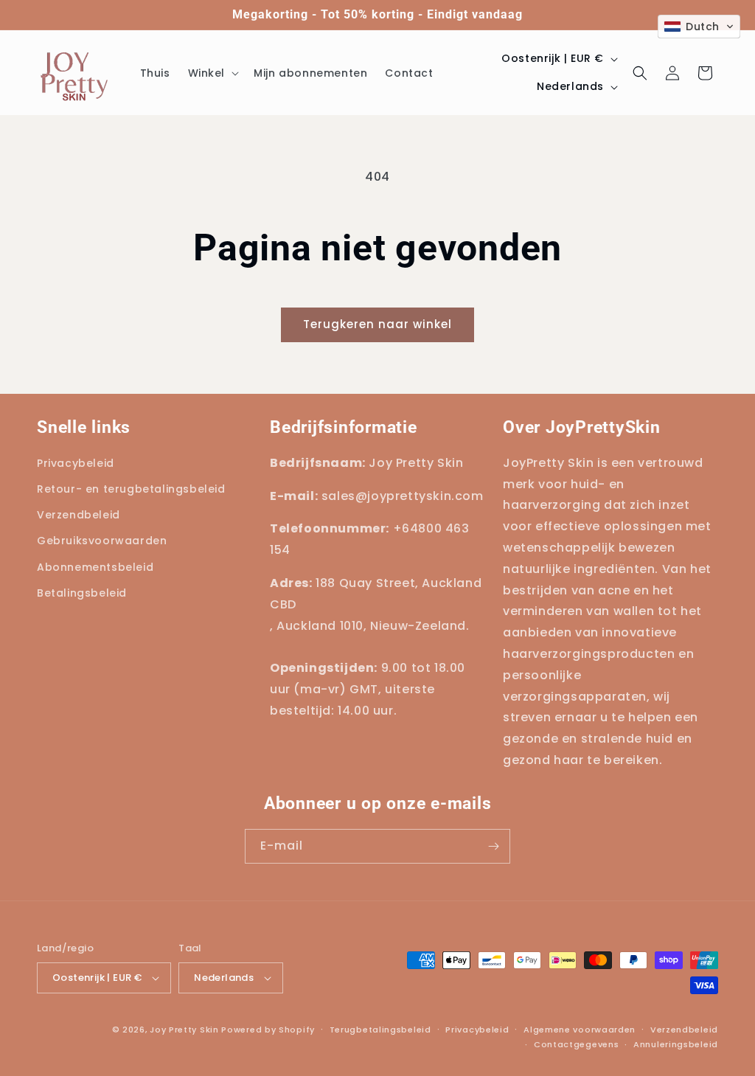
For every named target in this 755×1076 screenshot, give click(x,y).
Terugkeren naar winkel (377, 324)
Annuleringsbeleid (675, 1044)
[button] (212, 73)
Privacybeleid (477, 1029)
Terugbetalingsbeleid (380, 1029)
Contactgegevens (576, 1044)
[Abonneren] (493, 846)
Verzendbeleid (684, 1029)
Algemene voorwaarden (579, 1029)
